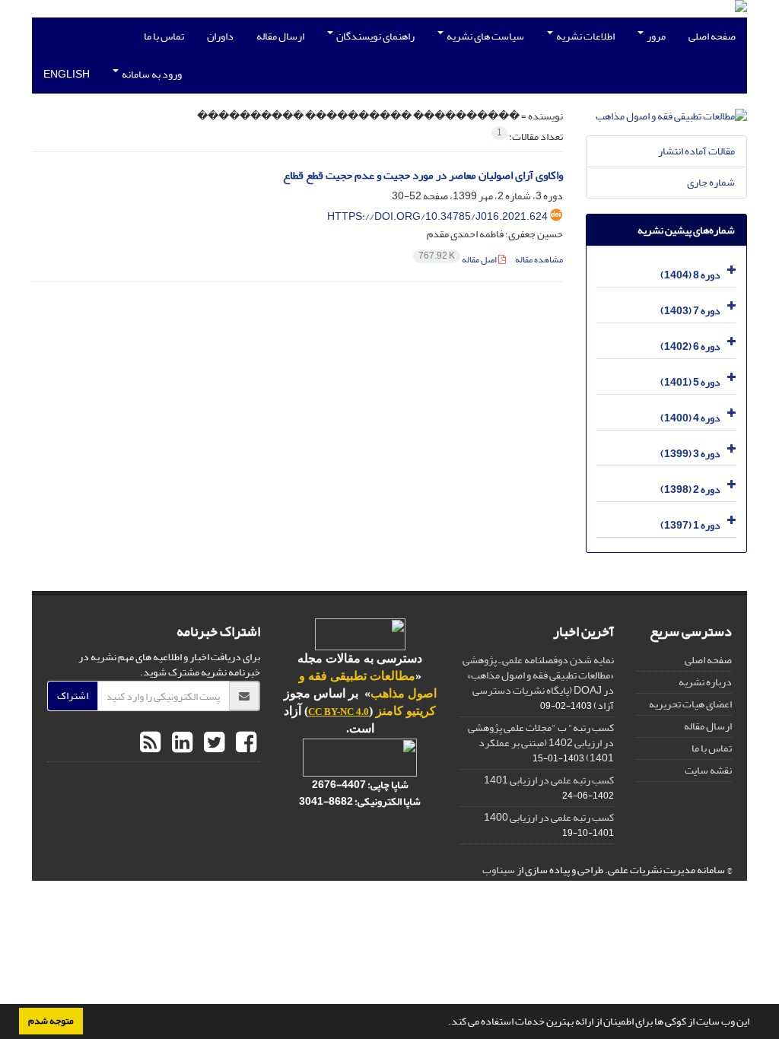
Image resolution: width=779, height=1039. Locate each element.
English (66, 74)
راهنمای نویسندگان (375, 36)
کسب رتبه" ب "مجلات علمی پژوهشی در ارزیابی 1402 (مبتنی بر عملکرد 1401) (541, 742)
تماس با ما (164, 36)
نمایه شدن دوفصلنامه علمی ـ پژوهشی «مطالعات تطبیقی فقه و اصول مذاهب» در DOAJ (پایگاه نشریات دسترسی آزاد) (538, 683)
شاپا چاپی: (387, 784)
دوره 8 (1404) (690, 275)
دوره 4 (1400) (690, 418)
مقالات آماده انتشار (696, 151)
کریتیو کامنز (406, 710)
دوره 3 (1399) (690, 453)
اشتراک (72, 695)
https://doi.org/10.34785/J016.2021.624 (437, 216)
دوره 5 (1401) (690, 382)
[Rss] (150, 743)
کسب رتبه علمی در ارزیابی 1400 (549, 817)
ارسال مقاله (280, 36)
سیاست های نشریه (484, 36)
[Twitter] (212, 743)
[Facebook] (244, 743)
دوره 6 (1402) (690, 346)
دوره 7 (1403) (690, 310)
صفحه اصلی (712, 36)
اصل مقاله (458, 259)
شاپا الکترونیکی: (360, 801)
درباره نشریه (705, 682)
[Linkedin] (180, 743)
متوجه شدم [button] (51, 1021)
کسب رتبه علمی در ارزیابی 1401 (549, 780)
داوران (220, 36)
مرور (655, 36)
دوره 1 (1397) (690, 525)
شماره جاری (711, 182)
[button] (444, 1023)
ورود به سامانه (151, 74)
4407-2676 (339, 784)
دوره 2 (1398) (690, 489)
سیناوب (498, 869)
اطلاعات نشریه (585, 36)
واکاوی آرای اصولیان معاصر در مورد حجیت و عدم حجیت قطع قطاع (423, 175)
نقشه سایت (708, 770)
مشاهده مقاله (539, 259)
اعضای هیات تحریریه (690, 704)
